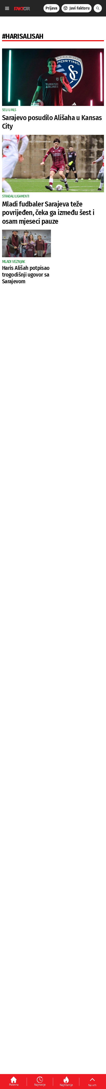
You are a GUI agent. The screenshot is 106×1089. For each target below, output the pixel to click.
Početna (14, 1084)
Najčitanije (66, 1085)
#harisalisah (22, 36)
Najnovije (40, 1084)
